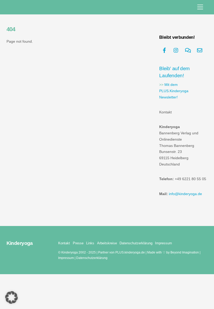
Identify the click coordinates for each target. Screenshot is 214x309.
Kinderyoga (69, 252)
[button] (11, 297)
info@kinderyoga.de (185, 194)
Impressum (163, 243)
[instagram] (176, 50)
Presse (78, 243)
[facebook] (164, 50)
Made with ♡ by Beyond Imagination (173, 252)
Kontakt (64, 243)
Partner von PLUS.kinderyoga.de (121, 252)
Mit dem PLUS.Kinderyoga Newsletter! (173, 91)
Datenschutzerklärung (136, 243)
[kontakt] (188, 50)
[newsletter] (199, 50)
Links (90, 243)
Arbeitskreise (107, 243)
